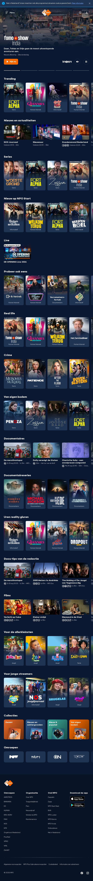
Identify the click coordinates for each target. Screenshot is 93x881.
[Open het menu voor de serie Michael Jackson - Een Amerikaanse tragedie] (43, 481)
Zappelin (51, 797)
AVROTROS (8, 797)
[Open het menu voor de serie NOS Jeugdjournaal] (43, 680)
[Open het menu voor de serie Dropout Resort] (87, 523)
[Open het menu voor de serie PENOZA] (21, 403)
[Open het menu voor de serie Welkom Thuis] (87, 680)
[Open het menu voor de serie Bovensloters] (87, 361)
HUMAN (7, 810)
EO (5, 806)
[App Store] (77, 798)
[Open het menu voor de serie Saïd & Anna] (87, 638)
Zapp (50, 802)
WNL (5, 846)
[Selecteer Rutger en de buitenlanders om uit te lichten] (29, 69)
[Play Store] (77, 805)
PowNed (7, 837)
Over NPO (29, 797)
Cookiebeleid (53, 864)
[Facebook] (81, 873)
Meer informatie (77, 3)
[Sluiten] (89, 3)
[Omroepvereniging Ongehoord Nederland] (57, 756)
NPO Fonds (52, 824)
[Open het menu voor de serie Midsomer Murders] (21, 361)
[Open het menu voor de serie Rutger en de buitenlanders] (21, 205)
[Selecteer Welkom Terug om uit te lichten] (46, 69)
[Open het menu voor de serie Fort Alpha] (21, 85)
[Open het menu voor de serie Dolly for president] (65, 85)
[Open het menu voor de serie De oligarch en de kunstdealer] (87, 481)
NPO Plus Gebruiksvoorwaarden (35, 864)
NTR (5, 828)
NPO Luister (52, 815)
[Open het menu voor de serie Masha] (21, 638)
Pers (27, 806)
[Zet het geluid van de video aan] (77, 62)
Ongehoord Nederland (12, 832)
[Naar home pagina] (46, 13)
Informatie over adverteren (69, 864)
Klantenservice (31, 819)
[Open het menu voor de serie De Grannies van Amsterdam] (43, 85)
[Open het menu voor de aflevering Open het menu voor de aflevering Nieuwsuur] (57, 126)
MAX (5, 819)
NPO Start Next (53, 806)
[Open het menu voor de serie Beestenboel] (87, 205)
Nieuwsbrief (30, 810)
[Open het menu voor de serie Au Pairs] (65, 523)
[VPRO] (79, 756)
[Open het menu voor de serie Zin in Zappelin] (43, 638)
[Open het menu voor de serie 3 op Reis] (87, 278)
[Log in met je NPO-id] (86, 13)
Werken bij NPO (31, 815)
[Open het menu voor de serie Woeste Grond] (21, 163)
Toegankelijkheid (32, 802)
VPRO (6, 841)
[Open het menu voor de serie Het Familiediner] (87, 319)
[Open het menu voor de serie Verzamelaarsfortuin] (65, 278)
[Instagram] (87, 873)
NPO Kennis (52, 819)
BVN (49, 810)
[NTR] (36, 756)
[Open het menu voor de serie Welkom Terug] (43, 205)
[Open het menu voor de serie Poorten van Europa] (21, 481)
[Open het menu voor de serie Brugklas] (65, 680)
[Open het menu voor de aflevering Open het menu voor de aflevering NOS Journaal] (28, 126)
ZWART (6, 850)
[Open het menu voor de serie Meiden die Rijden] (43, 278)
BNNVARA (7, 802)
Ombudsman (52, 828)
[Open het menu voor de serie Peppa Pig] (65, 638)
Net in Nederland (54, 832)
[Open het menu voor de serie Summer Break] (21, 680)
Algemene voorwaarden (12, 864)
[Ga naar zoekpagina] (80, 13)
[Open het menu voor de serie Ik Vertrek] (21, 278)
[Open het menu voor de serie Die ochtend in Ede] (65, 481)
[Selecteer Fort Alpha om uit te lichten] (64, 69)
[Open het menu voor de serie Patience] (43, 361)
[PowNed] (14, 756)
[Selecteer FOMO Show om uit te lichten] (12, 69)
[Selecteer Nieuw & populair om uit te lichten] (81, 69)
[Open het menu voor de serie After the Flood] (65, 361)
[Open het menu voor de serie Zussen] (65, 163)
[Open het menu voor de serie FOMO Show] (87, 85)
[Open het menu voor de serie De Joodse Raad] (65, 403)
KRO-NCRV (8, 815)
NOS (5, 824)
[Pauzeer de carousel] (86, 62)
